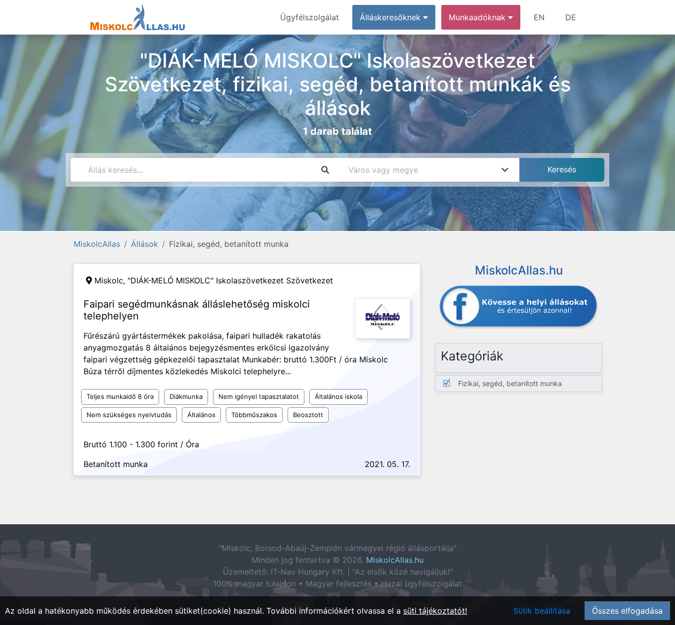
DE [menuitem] (570, 17)
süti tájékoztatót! (435, 611)
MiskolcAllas (97, 244)
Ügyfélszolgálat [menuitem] (309, 17)
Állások (144, 244)
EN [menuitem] (539, 17)
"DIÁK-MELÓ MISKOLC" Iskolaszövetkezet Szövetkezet (230, 280)
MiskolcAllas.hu (394, 560)
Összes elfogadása (627, 611)
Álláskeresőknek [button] (391, 17)
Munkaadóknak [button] (478, 17)
